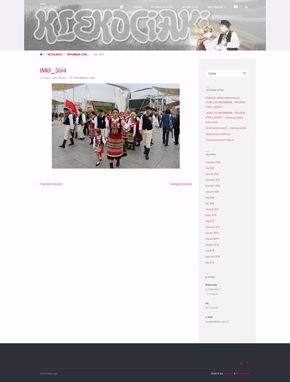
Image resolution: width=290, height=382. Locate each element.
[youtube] (241, 363)
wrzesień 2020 (212, 185)
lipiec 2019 (210, 215)
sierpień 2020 (212, 191)
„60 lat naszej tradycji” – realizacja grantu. (226, 128)
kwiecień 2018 (212, 256)
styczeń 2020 (212, 209)
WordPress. (243, 373)
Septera (228, 373)
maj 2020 (209, 197)
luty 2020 (209, 203)
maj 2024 (209, 168)
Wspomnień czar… (85, 78)
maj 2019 (209, 221)
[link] (246, 7)
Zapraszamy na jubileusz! (217, 134)
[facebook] (247, 363)
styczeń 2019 (212, 238)
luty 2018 (209, 262)
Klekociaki (50, 7)
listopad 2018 (212, 244)
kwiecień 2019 (212, 227)
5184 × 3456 (51, 78)
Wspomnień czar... (78, 54)
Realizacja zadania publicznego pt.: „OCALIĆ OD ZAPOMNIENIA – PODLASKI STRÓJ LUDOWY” (225, 102)
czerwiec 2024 (212, 162)
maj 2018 (209, 250)
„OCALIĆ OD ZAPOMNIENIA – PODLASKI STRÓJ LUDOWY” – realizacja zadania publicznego (225, 117)
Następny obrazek (181, 184)
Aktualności (54, 54)
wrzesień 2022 (212, 179)
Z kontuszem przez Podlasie (219, 139)
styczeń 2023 (212, 173)
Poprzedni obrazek (51, 184)
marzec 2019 (211, 233)
